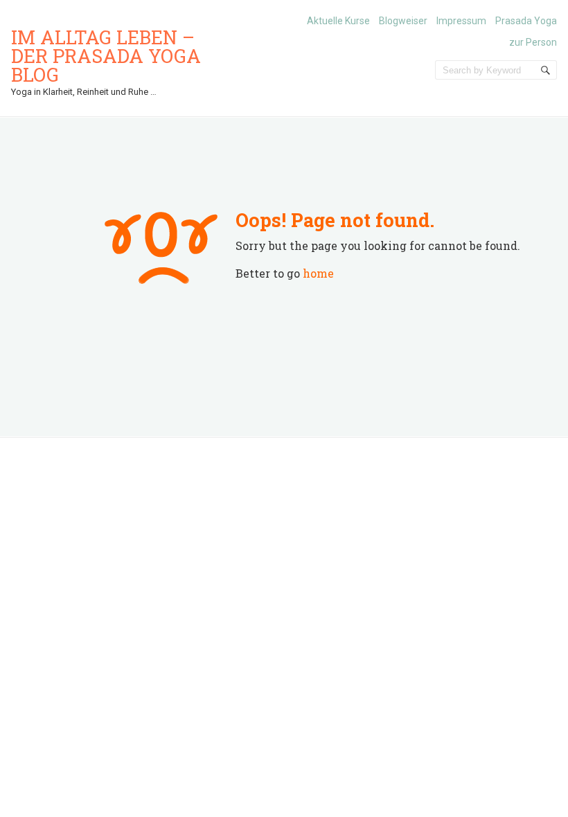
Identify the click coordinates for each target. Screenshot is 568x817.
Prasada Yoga (526, 20)
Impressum (461, 20)
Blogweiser (403, 20)
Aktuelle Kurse (338, 20)
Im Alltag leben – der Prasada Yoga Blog (106, 56)
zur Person (533, 42)
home (318, 273)
